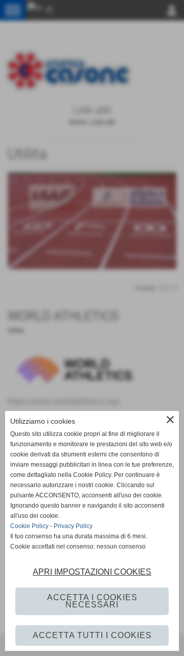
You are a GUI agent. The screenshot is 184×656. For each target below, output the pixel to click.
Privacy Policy (73, 526)
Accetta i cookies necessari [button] (92, 601)
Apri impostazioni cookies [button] (92, 571)
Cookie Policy (29, 526)
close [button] (170, 419)
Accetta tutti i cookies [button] (92, 635)
